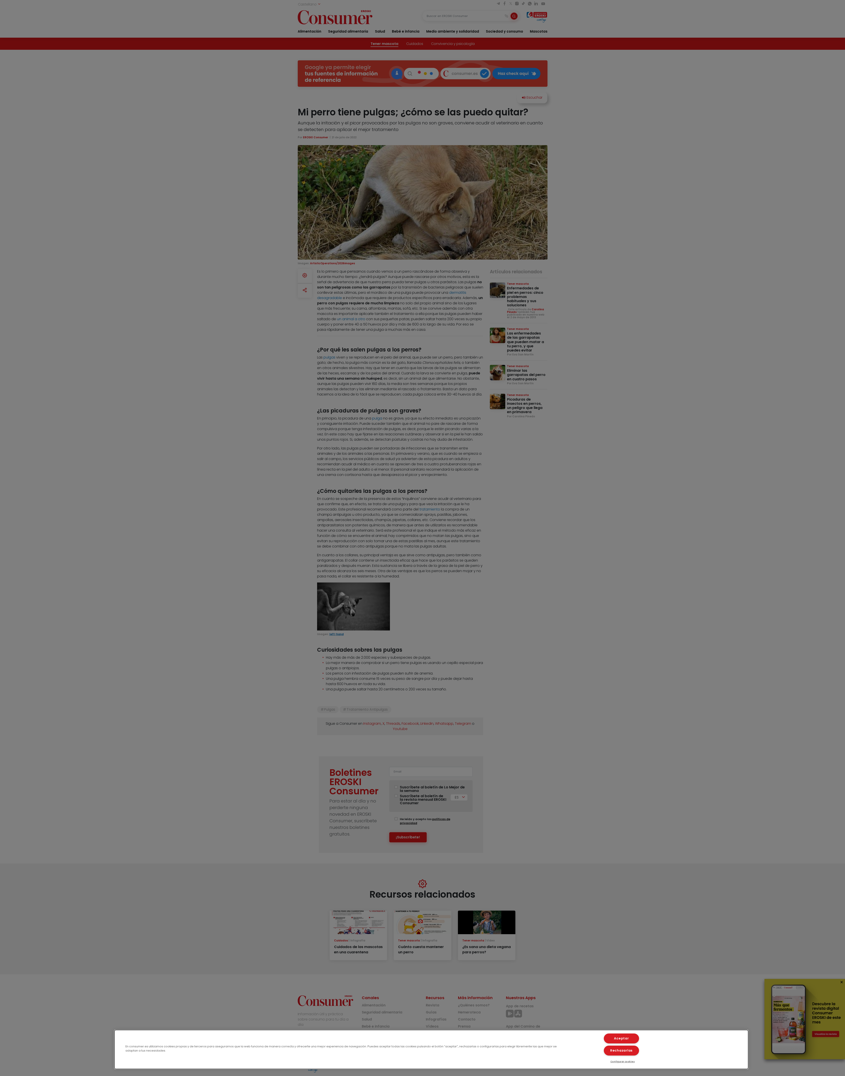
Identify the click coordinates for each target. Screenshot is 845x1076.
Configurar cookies (622, 1061)
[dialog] (431, 1049)
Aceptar (621, 1038)
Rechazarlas (621, 1050)
